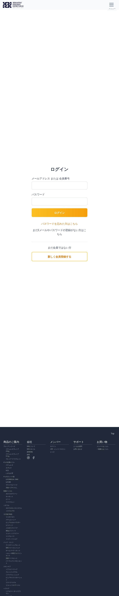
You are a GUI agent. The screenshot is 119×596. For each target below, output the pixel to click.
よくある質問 (77, 446)
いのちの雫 (9, 473)
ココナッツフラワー (12, 533)
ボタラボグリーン (11, 494)
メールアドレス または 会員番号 (51, 178)
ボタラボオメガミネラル (14, 508)
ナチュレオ (9, 465)
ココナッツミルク (11, 539)
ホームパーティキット (13, 550)
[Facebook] (33, 457)
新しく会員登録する (59, 256)
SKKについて (31, 446)
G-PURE (8, 482)
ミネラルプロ (10, 511)
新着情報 (30, 452)
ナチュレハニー (11, 520)
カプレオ (9, 468)
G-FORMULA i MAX (12, 479)
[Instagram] (28, 457)
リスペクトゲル (11, 582)
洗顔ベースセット (11, 558)
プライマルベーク (11, 485)
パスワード (38, 194)
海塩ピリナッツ (11, 531)
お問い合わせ (77, 449)
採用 (28, 455)
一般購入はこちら (102, 449)
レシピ (52, 452)
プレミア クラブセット (13, 459)
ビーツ (8, 499)
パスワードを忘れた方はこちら (59, 223)
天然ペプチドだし (11, 488)
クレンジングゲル (11, 572)
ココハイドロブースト (13, 585)
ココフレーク (10, 536)
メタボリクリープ (11, 528)
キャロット (9, 496)
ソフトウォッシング (12, 575)
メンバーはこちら (102, 446)
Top (112, 433)
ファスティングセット (13, 545)
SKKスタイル (31, 449)
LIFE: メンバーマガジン (57, 449)
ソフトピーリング (11, 569)
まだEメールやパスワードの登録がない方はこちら (59, 232)
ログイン (59, 212)
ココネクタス (10, 517)
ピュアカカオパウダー (13, 522)
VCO (7, 470)
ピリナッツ (9, 525)
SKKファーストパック (13, 548)
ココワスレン (10, 502)
